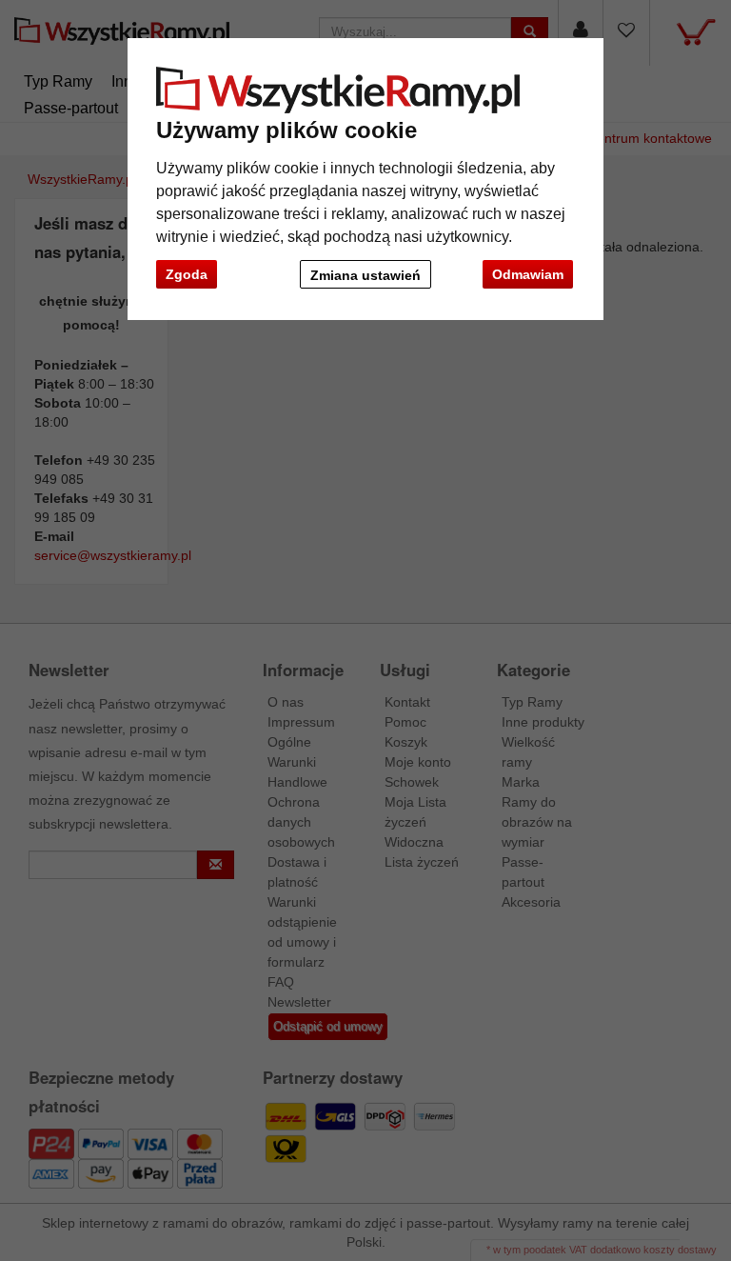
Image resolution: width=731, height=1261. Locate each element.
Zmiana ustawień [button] (365, 275)
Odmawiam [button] (527, 274)
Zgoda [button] (186, 274)
